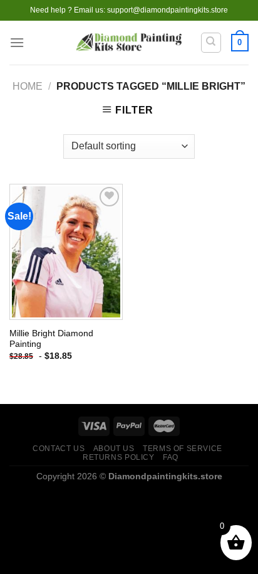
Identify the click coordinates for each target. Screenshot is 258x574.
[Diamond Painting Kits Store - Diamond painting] (129, 43)
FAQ (170, 457)
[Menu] (16, 42)
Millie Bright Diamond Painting (51, 339)
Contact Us (59, 448)
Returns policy (119, 457)
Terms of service (182, 448)
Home (28, 86)
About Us (114, 448)
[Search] (211, 43)
